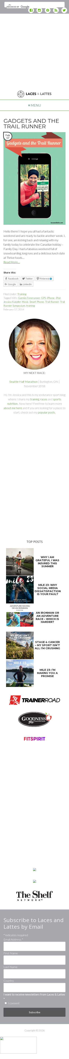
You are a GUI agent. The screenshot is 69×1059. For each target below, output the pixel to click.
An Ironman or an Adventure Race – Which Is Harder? (47, 617)
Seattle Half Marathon (23, 381)
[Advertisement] (34, 51)
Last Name (10, 967)
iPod (58, 297)
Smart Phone (37, 301)
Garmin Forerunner (29, 297)
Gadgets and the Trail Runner (31, 124)
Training (21, 294)
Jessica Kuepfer (12, 301)
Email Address (13, 939)
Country (8, 980)
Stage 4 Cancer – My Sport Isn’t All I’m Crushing (47, 645)
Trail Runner (52, 301)
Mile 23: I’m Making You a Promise (47, 673)
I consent (14, 1003)
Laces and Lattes (34, 94)
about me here (13, 408)
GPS (43, 297)
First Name (10, 953)
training (30, 305)
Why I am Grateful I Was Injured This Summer (47, 561)
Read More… (11, 262)
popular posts (46, 412)
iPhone (51, 297)
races (43, 399)
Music (25, 301)
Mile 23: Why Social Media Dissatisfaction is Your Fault (48, 589)
